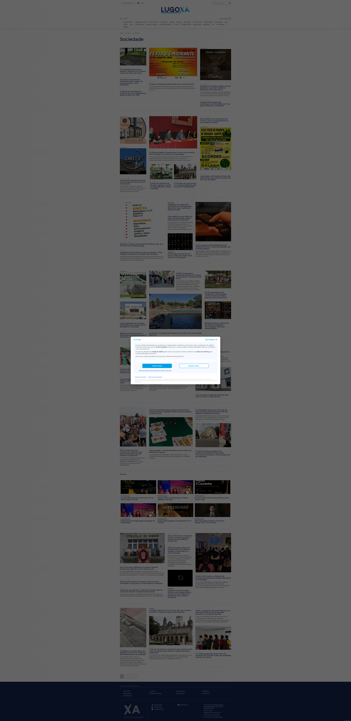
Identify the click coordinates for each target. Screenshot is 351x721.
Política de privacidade (155, 377)
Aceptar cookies (157, 366)
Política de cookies (140, 377)
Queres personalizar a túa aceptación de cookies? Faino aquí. (155, 370)
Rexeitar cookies (194, 366)
